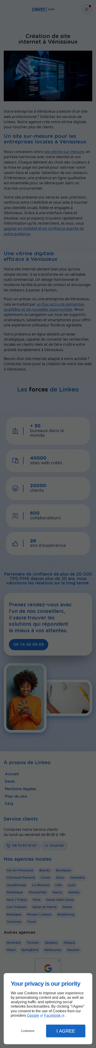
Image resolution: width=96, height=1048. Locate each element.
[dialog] (48, 1008)
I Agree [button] (65, 1031)
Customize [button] (27, 1031)
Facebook (52, 1015)
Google (33, 1015)
